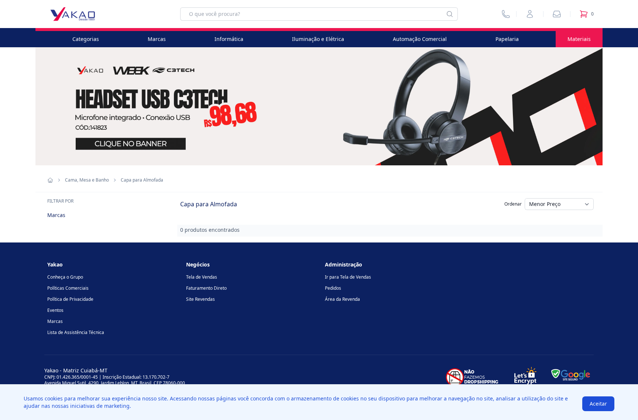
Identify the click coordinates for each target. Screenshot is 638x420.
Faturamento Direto (206, 288)
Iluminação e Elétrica (318, 38)
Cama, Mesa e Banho (87, 180)
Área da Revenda (342, 299)
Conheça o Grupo (65, 277)
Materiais (579, 38)
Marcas (157, 38)
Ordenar (513, 204)
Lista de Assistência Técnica (75, 332)
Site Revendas (200, 299)
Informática (229, 38)
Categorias (85, 38)
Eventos (55, 310)
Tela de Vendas (201, 277)
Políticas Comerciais (68, 288)
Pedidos (333, 288)
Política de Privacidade (70, 299)
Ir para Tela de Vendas (348, 277)
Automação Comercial (420, 38)
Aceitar (598, 403)
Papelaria (507, 38)
